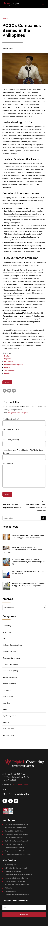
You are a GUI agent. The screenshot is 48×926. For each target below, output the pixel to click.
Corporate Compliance (11, 658)
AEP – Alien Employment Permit (16, 868)
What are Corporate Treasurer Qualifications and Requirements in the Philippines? (22, 549)
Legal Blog (6, 703)
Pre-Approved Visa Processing (15, 828)
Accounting (6, 626)
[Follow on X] (10, 801)
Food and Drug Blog (10, 671)
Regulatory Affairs (9, 716)
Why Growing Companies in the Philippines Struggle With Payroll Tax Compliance (28, 584)
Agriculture (6, 632)
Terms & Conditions (21, 794)
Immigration (7, 690)
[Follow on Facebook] (4, 801)
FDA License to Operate (13, 871)
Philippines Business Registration (16, 824)
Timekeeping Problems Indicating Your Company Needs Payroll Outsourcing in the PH (28, 561)
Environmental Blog (10, 664)
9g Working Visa (10, 865)
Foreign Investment (9, 677)
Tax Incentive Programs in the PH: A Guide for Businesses (28, 572)
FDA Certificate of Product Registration (18, 875)
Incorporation (7, 696)
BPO (4, 638)
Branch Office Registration (14, 831)
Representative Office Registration (16, 834)
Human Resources (9, 683)
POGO (7, 382)
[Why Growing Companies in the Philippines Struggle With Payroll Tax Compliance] (6, 586)
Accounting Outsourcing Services (16, 878)
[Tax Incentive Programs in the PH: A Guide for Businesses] (6, 574)
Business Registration (10, 651)
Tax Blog (5, 722)
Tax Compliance (8, 729)
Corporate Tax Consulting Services (16, 851)
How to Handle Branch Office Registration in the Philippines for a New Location (28, 536)
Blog (4, 789)
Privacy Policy (7, 794)
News (4, 18)
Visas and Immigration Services (15, 844)
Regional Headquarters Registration (17, 841)
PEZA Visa (8, 888)
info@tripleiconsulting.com (17, 413)
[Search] (43, 518)
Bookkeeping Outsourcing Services (17, 885)
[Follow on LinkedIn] (16, 801)
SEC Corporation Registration (15, 837)
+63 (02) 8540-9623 (20, 784)
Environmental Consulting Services (17, 894)
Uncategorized (8, 735)
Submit (7, 494)
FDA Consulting (10, 891)
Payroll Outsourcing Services (15, 881)
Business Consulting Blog (12, 645)
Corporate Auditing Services (14, 847)
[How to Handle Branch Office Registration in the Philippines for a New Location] (6, 537)
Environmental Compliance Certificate (18, 854)
